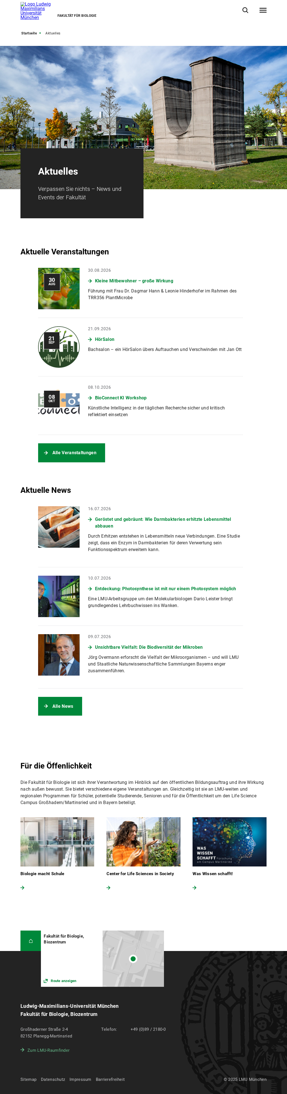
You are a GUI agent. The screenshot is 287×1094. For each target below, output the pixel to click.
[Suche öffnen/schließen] (245, 10)
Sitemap (28, 1079)
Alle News (62, 706)
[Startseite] (30, 941)
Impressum (80, 1079)
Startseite (29, 33)
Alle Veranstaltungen (74, 452)
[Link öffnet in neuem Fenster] (102, 959)
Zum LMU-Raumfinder (48, 1050)
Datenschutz (53, 1079)
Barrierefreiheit (110, 1079)
